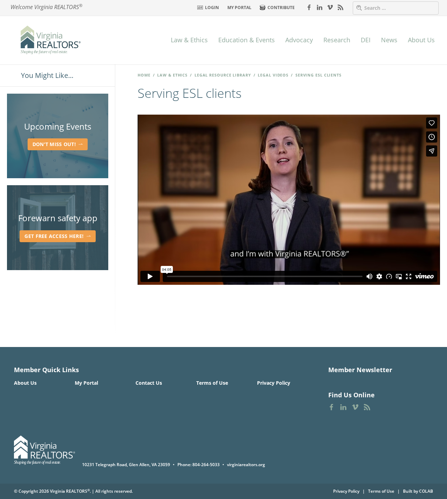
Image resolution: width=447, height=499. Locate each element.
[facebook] (309, 7)
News (389, 40)
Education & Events (246, 40)
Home (144, 75)
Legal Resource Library (223, 75)
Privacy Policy (273, 382)
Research (336, 40)
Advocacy (299, 40)
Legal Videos (273, 75)
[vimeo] (330, 7)
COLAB (426, 491)
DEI (366, 40)
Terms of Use (212, 382)
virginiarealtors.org (246, 465)
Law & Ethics (189, 40)
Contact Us (148, 382)
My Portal (239, 7)
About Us (421, 40)
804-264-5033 (206, 465)
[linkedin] (319, 7)
